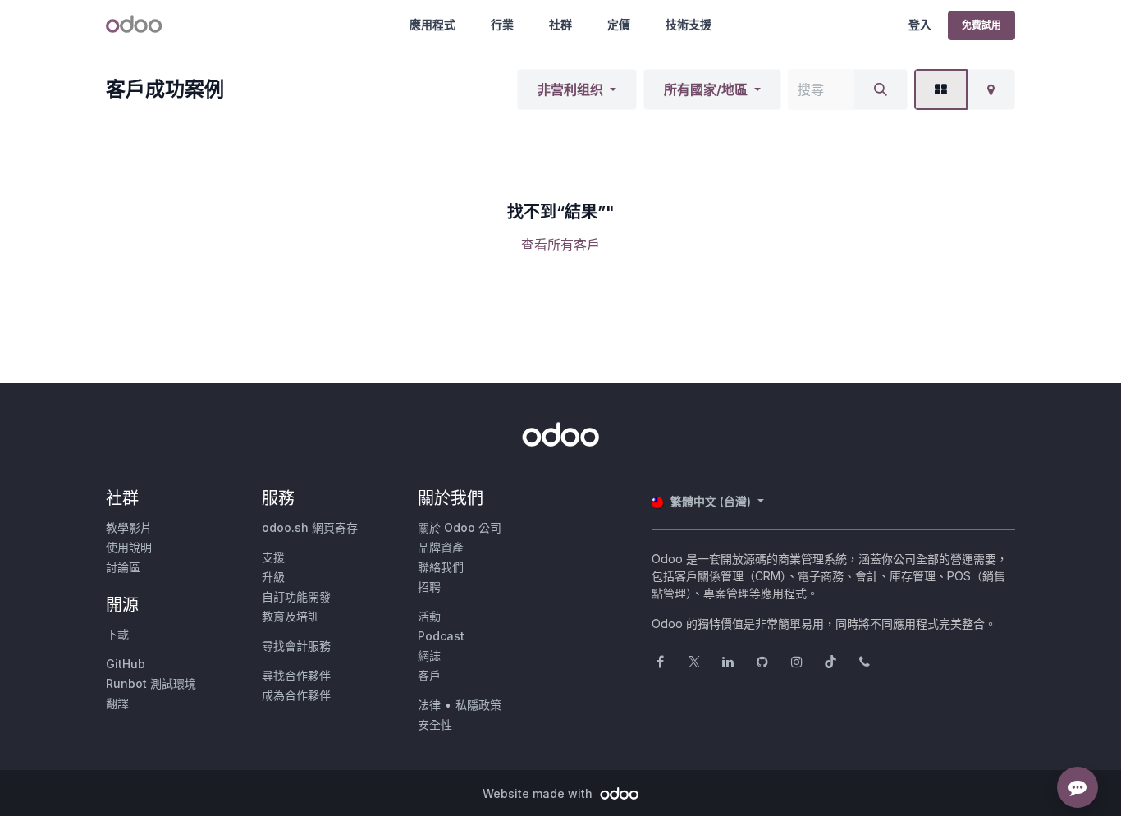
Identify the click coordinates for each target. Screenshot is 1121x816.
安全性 (435, 724)
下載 (117, 634)
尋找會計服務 (296, 646)
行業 (502, 24)
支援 (273, 557)
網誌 (429, 655)
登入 (919, 24)
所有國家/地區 (706, 89)
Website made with (539, 793)
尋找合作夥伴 (296, 675)
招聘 (429, 587)
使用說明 (129, 547)
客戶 (429, 675)
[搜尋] (880, 89)
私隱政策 (478, 705)
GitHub (125, 664)
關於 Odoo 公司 (459, 527)
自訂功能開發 (296, 596)
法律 (429, 705)
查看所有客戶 (560, 244)
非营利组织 (570, 89)
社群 (560, 24)
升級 (273, 577)
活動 (429, 616)
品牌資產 (441, 547)
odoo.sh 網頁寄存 (310, 527)
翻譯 (117, 703)
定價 (618, 24)
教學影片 (129, 527)
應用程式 (432, 24)
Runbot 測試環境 (151, 683)
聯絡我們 (441, 567)
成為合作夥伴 (296, 695)
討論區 (123, 567)
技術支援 (688, 24)
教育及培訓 (290, 616)
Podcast (441, 636)
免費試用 (981, 25)
